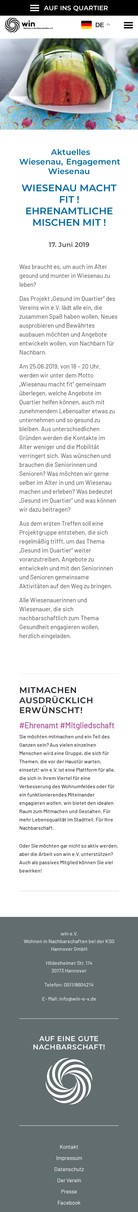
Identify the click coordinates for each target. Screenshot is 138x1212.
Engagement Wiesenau (84, 166)
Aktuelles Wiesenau (54, 156)
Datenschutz (69, 1169)
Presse (69, 1191)
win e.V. (69, 933)
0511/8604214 (79, 984)
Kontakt (69, 1146)
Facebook (69, 1202)
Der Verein (69, 1180)
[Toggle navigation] (128, 25)
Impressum (69, 1158)
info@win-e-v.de (77, 998)
